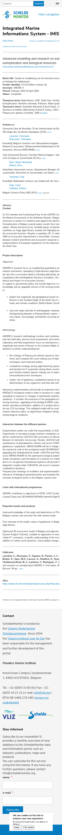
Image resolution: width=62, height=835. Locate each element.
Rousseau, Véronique (20, 139)
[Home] (15, 15)
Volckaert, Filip (16, 177)
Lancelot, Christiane (19, 136)
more (49, 132)
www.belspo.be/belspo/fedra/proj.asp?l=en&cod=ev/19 (28, 67)
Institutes (41, 41)
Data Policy (8, 41)
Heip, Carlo (14, 185)
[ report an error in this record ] (15, 46)
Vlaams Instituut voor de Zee (26, 638)
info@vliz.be (42, 692)
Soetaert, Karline (17, 188)
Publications (51, 41)
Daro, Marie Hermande (20, 162)
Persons (32, 41)
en (57, 3)
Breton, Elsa (15, 165)
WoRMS (43, 113)
